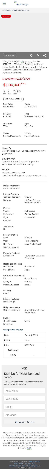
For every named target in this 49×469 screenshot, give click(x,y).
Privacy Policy (30, 464)
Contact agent (9, 55)
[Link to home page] (24, 4)
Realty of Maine (34, 461)
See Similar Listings (13, 99)
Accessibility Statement (17, 466)
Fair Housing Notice (33, 466)
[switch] (31, 55)
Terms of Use (18, 464)
